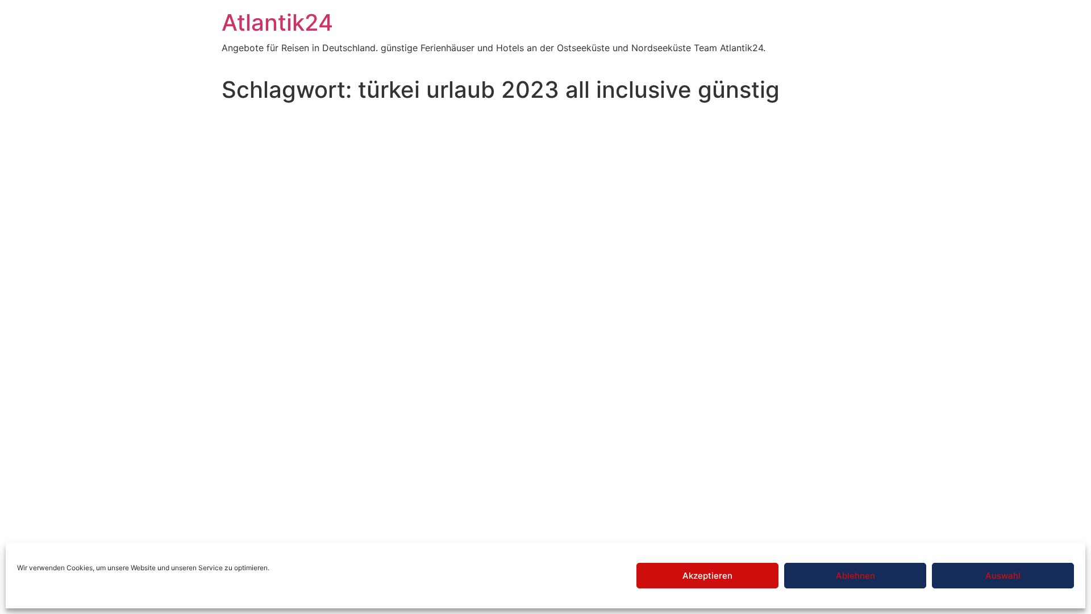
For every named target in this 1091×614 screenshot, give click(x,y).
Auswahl (1003, 575)
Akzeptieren (707, 575)
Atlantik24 (277, 22)
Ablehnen (855, 575)
